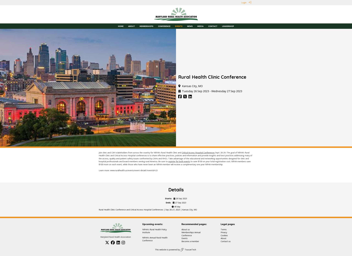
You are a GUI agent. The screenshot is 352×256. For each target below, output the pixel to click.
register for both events (179, 161)
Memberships (188, 232)
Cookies (224, 235)
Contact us (226, 241)
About (223, 238)
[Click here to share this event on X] (185, 97)
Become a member (190, 241)
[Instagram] (123, 243)
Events (185, 238)
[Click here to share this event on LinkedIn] (190, 97)
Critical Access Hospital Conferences (198, 152)
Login (243, 2)
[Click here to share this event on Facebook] (180, 97)
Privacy (224, 232)
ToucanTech (190, 249)
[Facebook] (113, 243)
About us (186, 229)
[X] (107, 243)
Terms (224, 229)
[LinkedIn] (118, 243)
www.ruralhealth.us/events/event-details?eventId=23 (134, 170)
